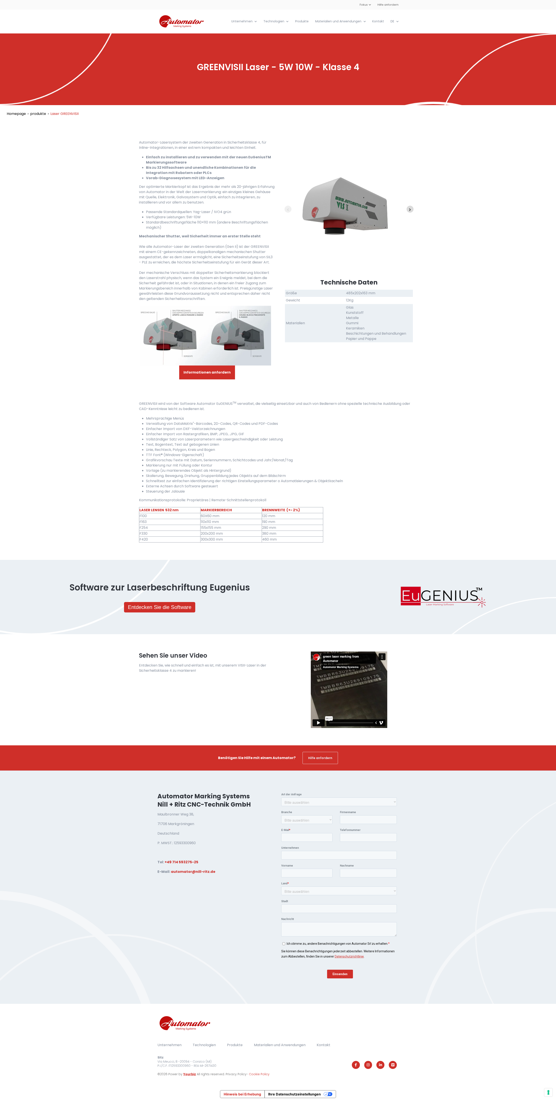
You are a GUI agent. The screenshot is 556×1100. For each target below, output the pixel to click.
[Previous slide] (288, 209)
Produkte (302, 21)
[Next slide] (410, 209)
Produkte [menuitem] (235, 1044)
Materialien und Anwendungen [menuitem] (280, 1044)
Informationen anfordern (207, 372)
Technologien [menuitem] (204, 1044)
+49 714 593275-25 (181, 862)
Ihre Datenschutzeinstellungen (294, 1094)
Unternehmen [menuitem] (169, 1044)
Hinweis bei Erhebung (242, 1094)
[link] (181, 21)
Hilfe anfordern (388, 5)
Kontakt (378, 21)
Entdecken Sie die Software (159, 607)
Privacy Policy (236, 1074)
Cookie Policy (259, 1074)
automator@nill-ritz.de (193, 871)
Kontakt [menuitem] (323, 1044)
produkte (38, 113)
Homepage (16, 113)
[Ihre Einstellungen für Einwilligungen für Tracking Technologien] (548, 1092)
